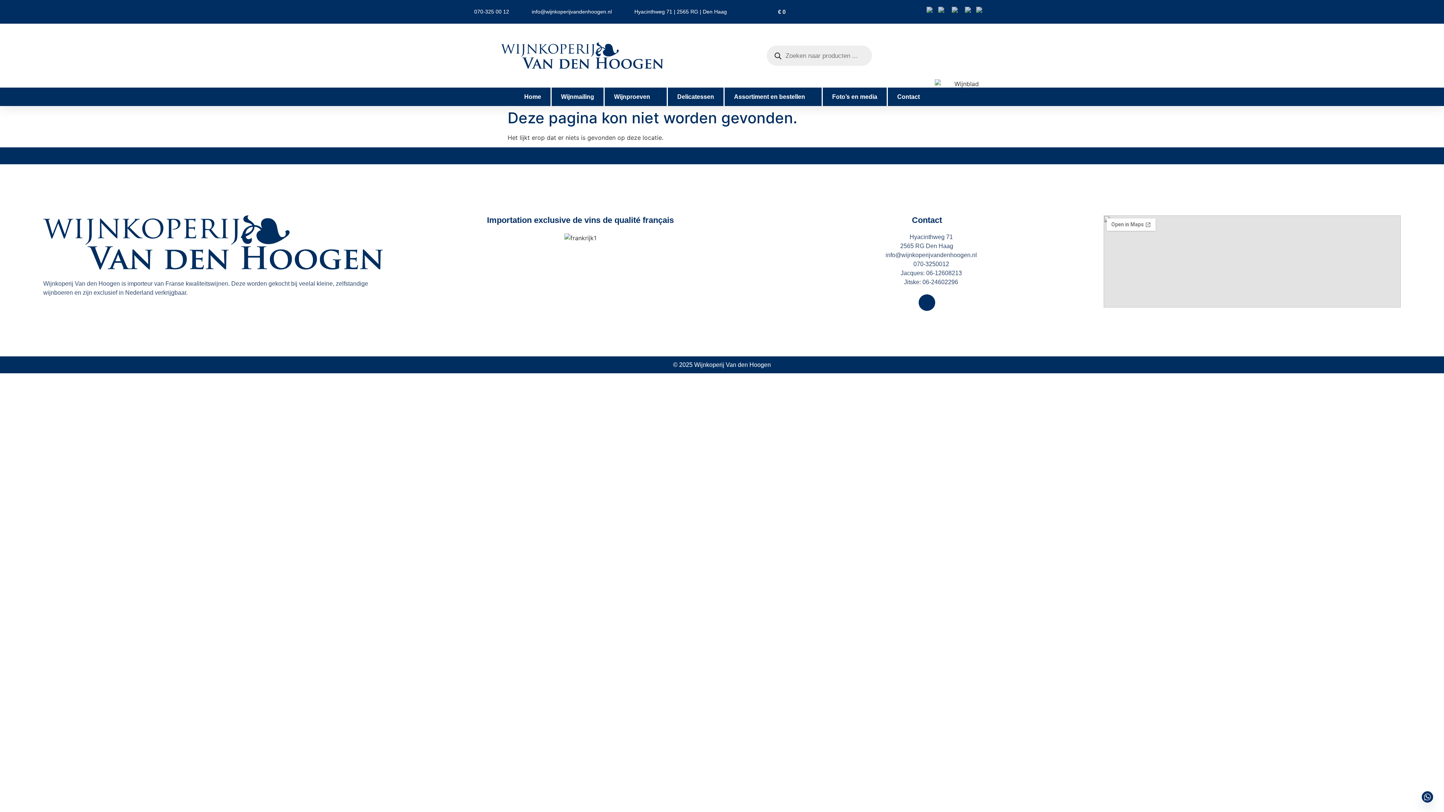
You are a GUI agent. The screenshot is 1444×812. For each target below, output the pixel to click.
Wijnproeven (632, 97)
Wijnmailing (577, 97)
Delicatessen (695, 97)
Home (532, 97)
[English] (945, 10)
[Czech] (958, 10)
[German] (983, 10)
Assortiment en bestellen (769, 97)
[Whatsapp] (1427, 797)
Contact (908, 97)
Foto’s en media (854, 97)
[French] (970, 10)
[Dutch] (932, 10)
